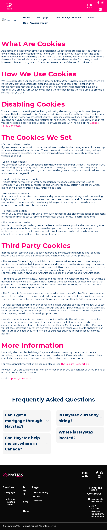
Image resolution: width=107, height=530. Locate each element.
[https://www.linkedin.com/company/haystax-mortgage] (100, 9)
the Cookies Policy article (75, 364)
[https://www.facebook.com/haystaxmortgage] (99, 3)
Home (26, 17)
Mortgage (42, 17)
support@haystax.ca (19, 378)
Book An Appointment (35, 23)
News (91, 17)
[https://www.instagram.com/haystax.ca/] (103, 4)
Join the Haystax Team (68, 17)
